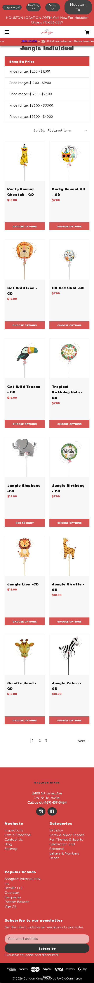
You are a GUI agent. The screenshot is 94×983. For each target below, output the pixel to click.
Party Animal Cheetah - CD (20, 191)
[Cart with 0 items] (80, 31)
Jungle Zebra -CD (67, 685)
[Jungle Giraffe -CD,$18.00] (69, 556)
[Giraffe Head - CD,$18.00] (25, 655)
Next (82, 740)
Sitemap (11, 849)
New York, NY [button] (33, 7)
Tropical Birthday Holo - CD (67, 391)
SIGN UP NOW (26, 41)
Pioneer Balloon (17, 902)
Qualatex (12, 892)
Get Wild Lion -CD (22, 290)
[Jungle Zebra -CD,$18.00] (69, 655)
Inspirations (14, 830)
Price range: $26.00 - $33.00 (31, 105)
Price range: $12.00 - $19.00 (30, 83)
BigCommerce (72, 978)
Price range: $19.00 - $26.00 (30, 94)
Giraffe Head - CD (22, 685)
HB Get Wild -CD (68, 287)
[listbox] (67, 130)
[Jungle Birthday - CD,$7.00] (69, 457)
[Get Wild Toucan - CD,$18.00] (25, 358)
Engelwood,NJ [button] (12, 7)
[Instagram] (40, 811)
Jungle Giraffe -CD (68, 586)
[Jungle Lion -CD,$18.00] (25, 556)
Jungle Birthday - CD (68, 487)
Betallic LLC (14, 888)
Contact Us (14, 839)
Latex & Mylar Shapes (66, 835)
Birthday (56, 830)
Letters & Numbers (64, 853)
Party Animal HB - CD (68, 191)
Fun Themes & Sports (66, 839)
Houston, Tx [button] (78, 7)
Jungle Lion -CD (23, 584)
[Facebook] (52, 811)
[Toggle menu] (11, 32)
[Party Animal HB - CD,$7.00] (69, 161)
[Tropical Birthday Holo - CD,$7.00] (69, 358)
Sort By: (39, 130)
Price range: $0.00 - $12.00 (29, 71)
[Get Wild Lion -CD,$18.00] (25, 260)
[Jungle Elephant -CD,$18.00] (25, 457)
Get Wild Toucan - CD (23, 388)
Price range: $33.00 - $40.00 (31, 117)
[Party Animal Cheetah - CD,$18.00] (25, 161)
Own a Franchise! (18, 835)
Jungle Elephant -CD (23, 487)
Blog (8, 844)
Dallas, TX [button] (52, 7)
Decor (54, 858)
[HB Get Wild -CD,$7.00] (69, 260)
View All (10, 906)
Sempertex (13, 897)
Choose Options (24, 226)
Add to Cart (25, 522)
